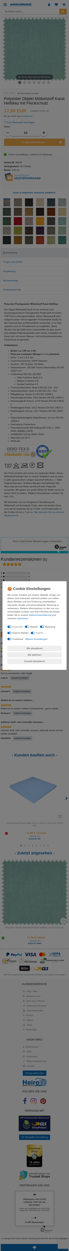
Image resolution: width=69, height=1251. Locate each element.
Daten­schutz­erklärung (40, 615)
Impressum (22, 618)
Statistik (34, 626)
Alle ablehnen (34, 654)
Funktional (18, 639)
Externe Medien (21, 633)
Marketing (50, 626)
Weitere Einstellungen (36, 639)
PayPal (39, 633)
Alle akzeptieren (34, 648)
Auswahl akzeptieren (34, 661)
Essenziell (18, 626)
